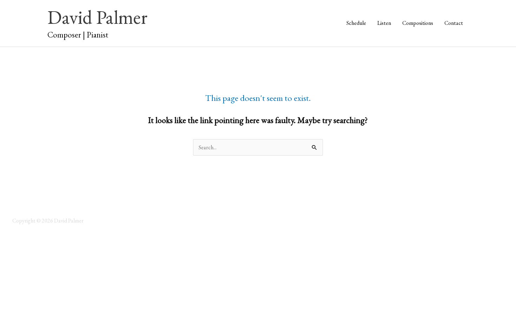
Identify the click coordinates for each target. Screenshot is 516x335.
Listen (384, 23)
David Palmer (97, 17)
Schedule (356, 23)
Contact (453, 23)
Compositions (417, 23)
